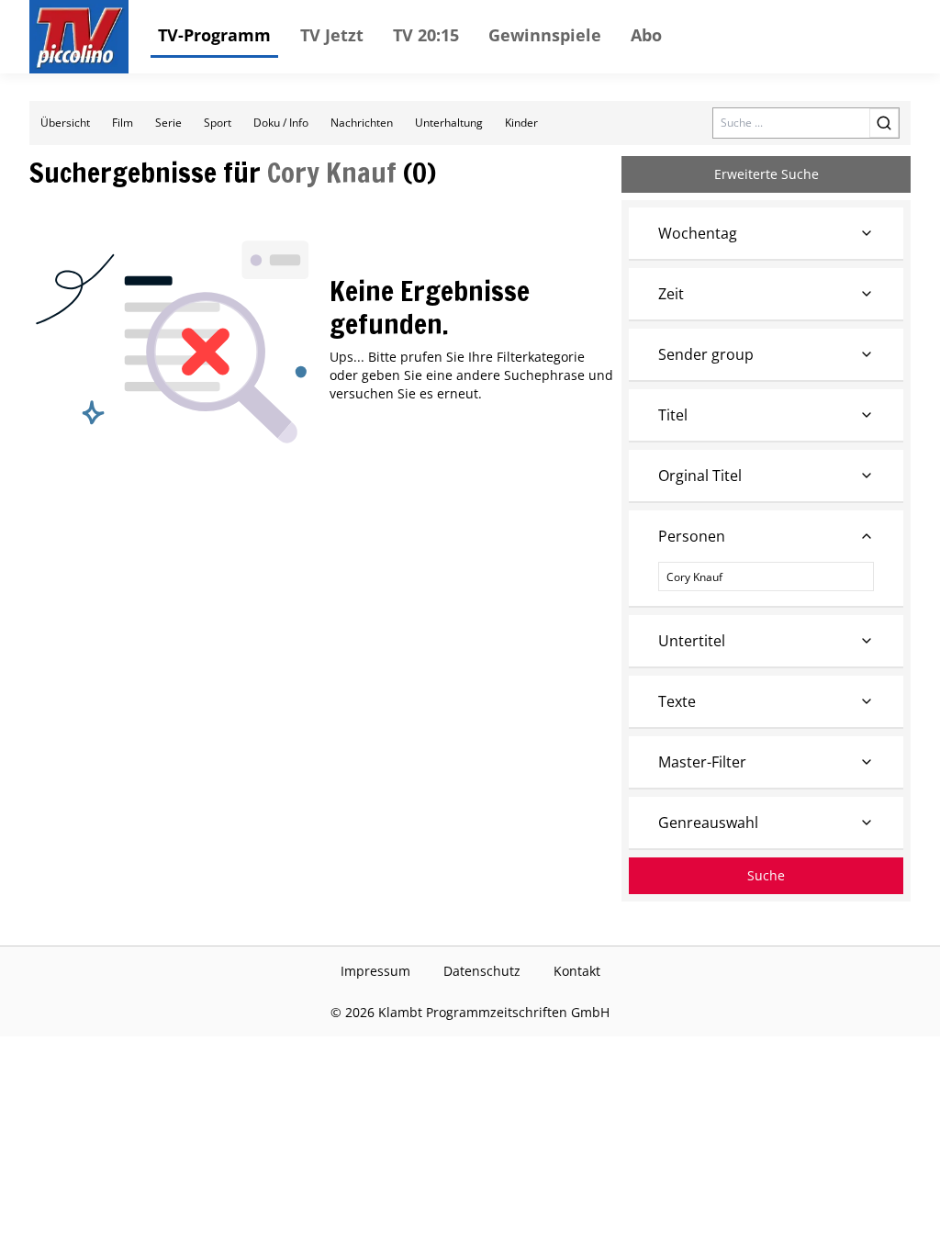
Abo (646, 35)
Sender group (706, 354)
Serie (168, 122)
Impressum (375, 971)
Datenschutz (481, 971)
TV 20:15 (426, 35)
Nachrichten (361, 122)
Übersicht (65, 122)
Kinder (521, 122)
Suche (766, 875)
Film (122, 122)
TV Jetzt (332, 35)
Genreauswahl (708, 822)
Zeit (671, 294)
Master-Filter (702, 762)
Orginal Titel (700, 475)
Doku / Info (280, 122)
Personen (691, 536)
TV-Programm (214, 35)
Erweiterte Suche (766, 174)
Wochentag (697, 233)
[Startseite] (79, 37)
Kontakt (577, 971)
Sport (217, 122)
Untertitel (691, 641)
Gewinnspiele (544, 35)
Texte (677, 701)
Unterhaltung (449, 122)
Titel (673, 415)
